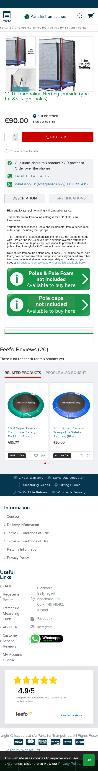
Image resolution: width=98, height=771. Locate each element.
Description (25, 198)
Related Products (23, 373)
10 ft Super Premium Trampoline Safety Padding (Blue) (69, 432)
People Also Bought (66, 373)
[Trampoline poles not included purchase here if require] (48, 279)
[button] (43, 63)
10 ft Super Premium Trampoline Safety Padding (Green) (24, 432)
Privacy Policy (69, 764)
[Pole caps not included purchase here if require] (48, 305)
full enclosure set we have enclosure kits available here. (50, 262)
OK (89, 760)
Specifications (71, 198)
